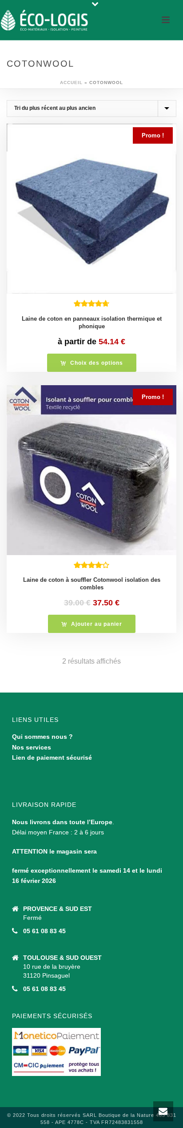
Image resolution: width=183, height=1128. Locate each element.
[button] (91, 624)
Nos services (31, 747)
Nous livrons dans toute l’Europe (62, 822)
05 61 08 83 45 (44, 931)
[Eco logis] (44, 20)
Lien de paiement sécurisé (52, 757)
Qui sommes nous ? (42, 736)
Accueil (71, 82)
